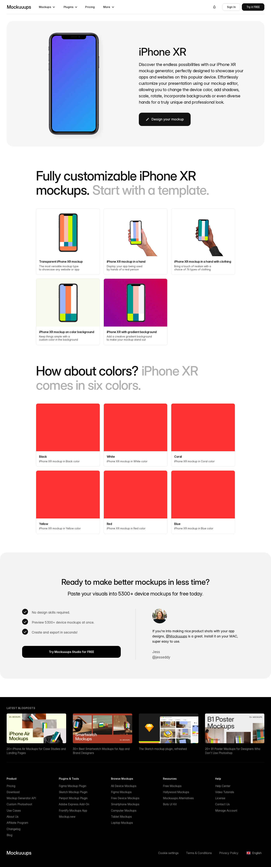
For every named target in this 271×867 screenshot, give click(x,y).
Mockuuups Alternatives (178, 798)
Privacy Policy (228, 852)
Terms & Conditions (199, 852)
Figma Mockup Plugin (72, 786)
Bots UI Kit (170, 804)
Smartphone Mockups (125, 804)
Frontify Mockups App (73, 810)
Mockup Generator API (21, 798)
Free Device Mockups (125, 798)
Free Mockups (172, 786)
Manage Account (226, 810)
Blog (9, 835)
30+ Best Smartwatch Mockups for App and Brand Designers (101, 751)
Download (13, 792)
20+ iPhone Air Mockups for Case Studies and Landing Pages (36, 751)
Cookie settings (168, 852)
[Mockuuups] (19, 7)
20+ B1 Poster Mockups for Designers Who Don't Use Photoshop (232, 751)
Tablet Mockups (121, 816)
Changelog (13, 829)
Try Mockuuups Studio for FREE (71, 652)
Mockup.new (67, 816)
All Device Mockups (123, 786)
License (220, 798)
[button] (47, 7)
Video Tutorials (224, 792)
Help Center (222, 786)
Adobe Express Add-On (74, 804)
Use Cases (14, 810)
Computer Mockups (123, 810)
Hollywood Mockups (176, 792)
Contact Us (222, 804)
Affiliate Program (17, 823)
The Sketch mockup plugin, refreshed (163, 749)
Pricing (90, 7)
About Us (12, 816)
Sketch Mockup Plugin (73, 792)
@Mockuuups (176, 636)
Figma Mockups (121, 792)
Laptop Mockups (122, 823)
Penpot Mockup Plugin (73, 798)
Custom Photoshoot (19, 804)
